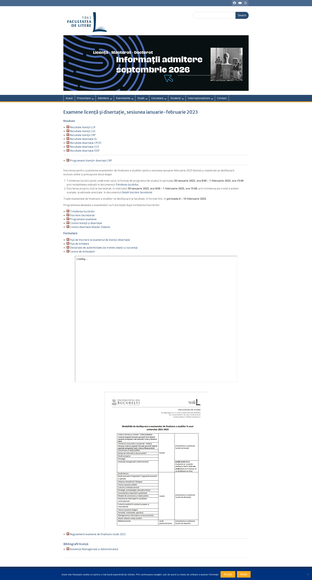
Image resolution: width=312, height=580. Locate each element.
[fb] (234, 3)
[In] (245, 3)
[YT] (240, 3)
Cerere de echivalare (82, 251)
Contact (222, 98)
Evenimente (123, 98)
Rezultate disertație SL (83, 139)
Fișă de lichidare (79, 243)
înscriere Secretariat (141, 192)
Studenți (175, 98)
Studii (140, 98)
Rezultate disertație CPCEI (85, 143)
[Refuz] (308, 574)
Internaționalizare (199, 98)
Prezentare (84, 98)
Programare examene (83, 219)
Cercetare (157, 98)
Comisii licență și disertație (85, 223)
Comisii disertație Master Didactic (89, 227)
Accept (228, 574)
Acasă (69, 98)
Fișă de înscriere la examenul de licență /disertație (99, 240)
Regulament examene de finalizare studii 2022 (98, 534)
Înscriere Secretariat (82, 215)
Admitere (103, 98)
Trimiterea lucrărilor (127, 184)
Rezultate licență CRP (83, 135)
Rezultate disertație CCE (84, 146)
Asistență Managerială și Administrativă (93, 549)
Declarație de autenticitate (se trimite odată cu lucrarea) (103, 247)
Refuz (243, 574)
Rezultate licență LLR (82, 127)
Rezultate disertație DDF (84, 150)
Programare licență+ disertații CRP (91, 160)
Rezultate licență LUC (82, 131)
